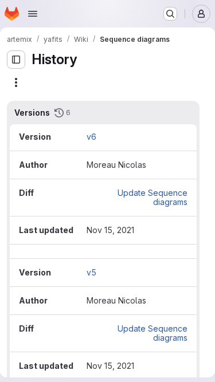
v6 (91, 136)
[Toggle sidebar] (16, 59)
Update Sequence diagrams (152, 197)
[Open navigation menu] (33, 14)
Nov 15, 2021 (110, 230)
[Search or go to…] (170, 14)
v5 (91, 272)
